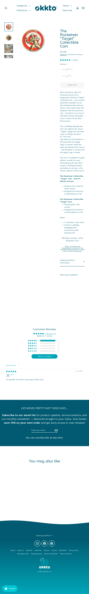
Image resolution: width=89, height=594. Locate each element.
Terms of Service (66, 554)
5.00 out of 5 (50, 333)
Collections (22, 10)
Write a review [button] (44, 356)
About (66, 5)
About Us (20, 550)
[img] (11, 371)
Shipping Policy (36, 554)
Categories (22, 5)
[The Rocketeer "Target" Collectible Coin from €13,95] (63, 289)
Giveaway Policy (23, 554)
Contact (46, 550)
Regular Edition (67, 69)
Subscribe (67, 10)
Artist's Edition (67, 76)
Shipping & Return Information (67, 261)
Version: (63, 64)
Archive (54, 550)
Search (12, 550)
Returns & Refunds (51, 554)
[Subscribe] (56, 430)
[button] (65, 60)
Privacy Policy (74, 550)
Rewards (29, 550)
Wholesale (62, 550)
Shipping (63, 54)
